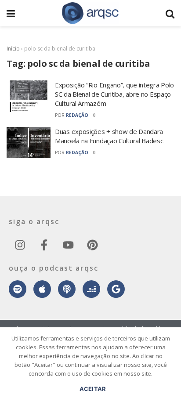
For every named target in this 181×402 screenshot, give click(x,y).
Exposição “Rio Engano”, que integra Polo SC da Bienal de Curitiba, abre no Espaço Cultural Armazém (114, 94)
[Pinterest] (92, 245)
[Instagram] (20, 245)
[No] (170, 369)
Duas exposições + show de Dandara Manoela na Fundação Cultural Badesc (109, 136)
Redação (77, 115)
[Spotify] (17, 289)
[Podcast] (67, 289)
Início (13, 48)
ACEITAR (93, 388)
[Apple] (42, 289)
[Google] (116, 289)
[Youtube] (68, 245)
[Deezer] (91, 289)
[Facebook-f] (44, 245)
